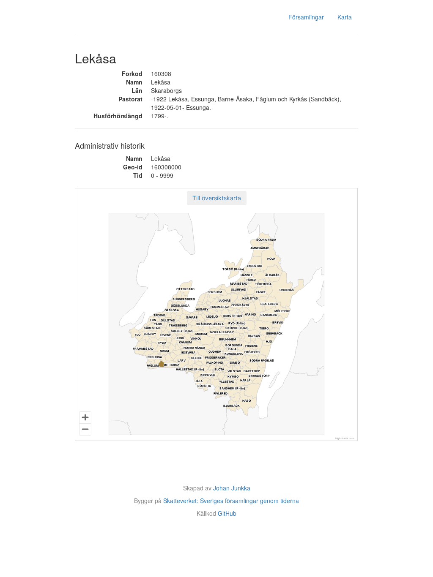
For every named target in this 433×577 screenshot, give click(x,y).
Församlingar (306, 17)
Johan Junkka (231, 488)
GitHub (227, 513)
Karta (344, 17)
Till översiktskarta (216, 197)
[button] (217, 198)
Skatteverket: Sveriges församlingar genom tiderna (231, 500)
